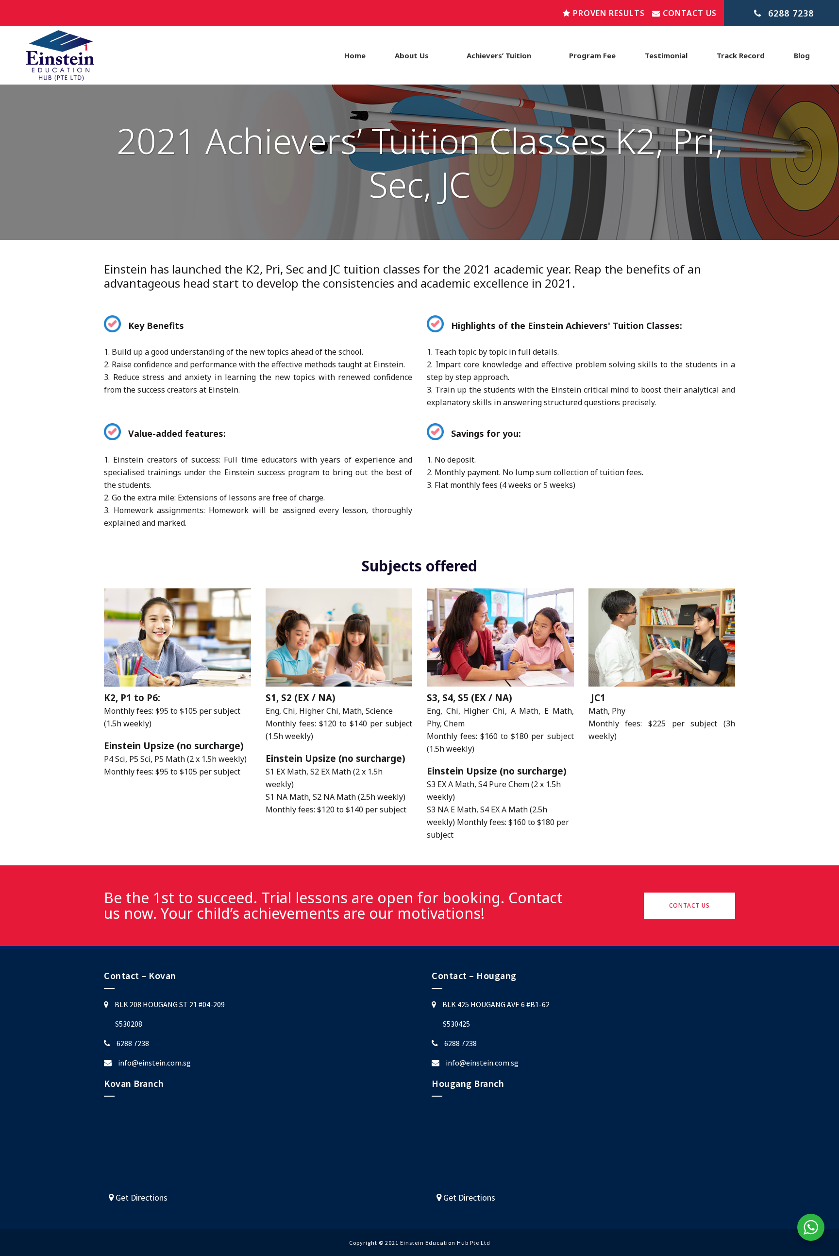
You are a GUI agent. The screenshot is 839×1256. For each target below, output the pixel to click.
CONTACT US (689, 905)
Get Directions (141, 1197)
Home (355, 55)
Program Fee (592, 55)
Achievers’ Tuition (499, 55)
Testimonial (666, 55)
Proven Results (608, 13)
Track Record (741, 55)
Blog (802, 55)
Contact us (688, 13)
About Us (412, 55)
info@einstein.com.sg (154, 1062)
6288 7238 (133, 1043)
